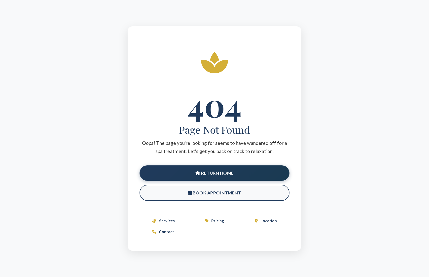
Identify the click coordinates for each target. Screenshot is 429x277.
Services (166, 220)
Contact (166, 231)
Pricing (217, 220)
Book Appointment (216, 192)
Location (268, 220)
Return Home (217, 173)
